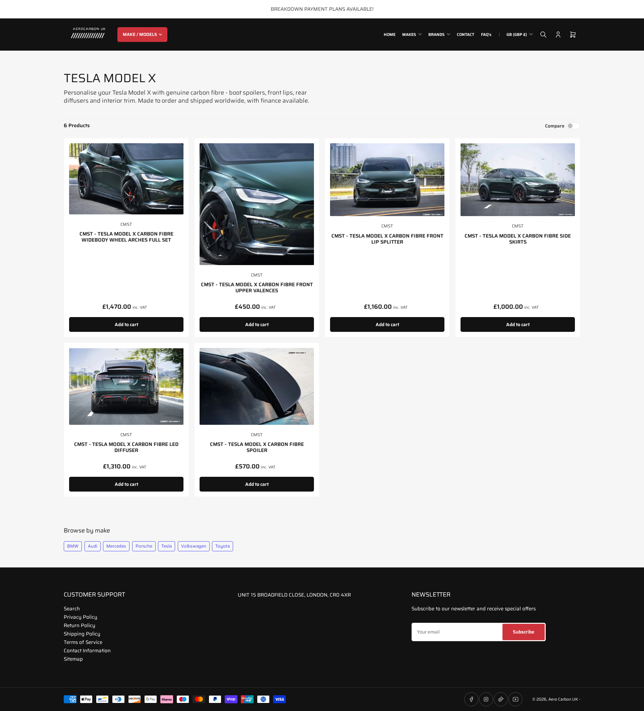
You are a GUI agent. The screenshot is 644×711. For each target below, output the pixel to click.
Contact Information (87, 651)
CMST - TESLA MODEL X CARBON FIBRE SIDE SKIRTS (518, 239)
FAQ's (486, 34)
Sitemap (73, 659)
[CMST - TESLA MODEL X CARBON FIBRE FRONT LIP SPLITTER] (387, 179)
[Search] (543, 34)
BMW (72, 546)
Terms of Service (83, 642)
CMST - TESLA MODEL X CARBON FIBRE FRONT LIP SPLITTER (387, 239)
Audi (92, 546)
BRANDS (436, 34)
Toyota (222, 546)
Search (72, 609)
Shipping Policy (82, 634)
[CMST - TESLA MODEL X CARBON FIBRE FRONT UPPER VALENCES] (257, 204)
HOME (389, 34)
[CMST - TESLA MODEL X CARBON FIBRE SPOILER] (257, 386)
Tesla (166, 546)
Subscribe (523, 632)
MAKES (409, 34)
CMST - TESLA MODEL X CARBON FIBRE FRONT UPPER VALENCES (257, 288)
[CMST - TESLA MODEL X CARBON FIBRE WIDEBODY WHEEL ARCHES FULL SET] (126, 178)
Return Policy (79, 625)
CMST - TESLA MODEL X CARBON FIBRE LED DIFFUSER (126, 447)
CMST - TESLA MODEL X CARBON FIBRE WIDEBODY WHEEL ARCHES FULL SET (126, 237)
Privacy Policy (80, 617)
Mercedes (116, 546)
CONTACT (465, 34)
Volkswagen (193, 546)
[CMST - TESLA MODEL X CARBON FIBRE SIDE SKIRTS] (518, 179)
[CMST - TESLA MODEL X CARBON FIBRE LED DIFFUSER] (126, 386)
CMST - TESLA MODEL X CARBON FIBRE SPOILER (257, 447)
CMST (126, 224)
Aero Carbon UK (563, 699)
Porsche (144, 546)
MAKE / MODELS (140, 34)
